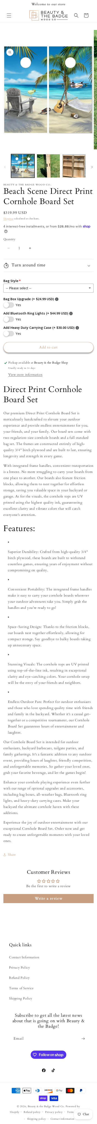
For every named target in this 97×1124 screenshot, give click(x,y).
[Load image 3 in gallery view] (74, 166)
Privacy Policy (19, 967)
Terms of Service (21, 988)
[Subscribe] (83, 1039)
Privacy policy (54, 1112)
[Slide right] (92, 167)
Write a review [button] (48, 898)
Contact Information (24, 957)
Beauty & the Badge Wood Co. (46, 1106)
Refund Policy (19, 978)
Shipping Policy (20, 998)
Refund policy (32, 1112)
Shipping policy (36, 1119)
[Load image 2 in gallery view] (48, 166)
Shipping (8, 218)
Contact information (62, 1119)
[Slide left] (5, 167)
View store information (25, 374)
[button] (9, 15)
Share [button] (12, 854)
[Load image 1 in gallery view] (23, 166)
